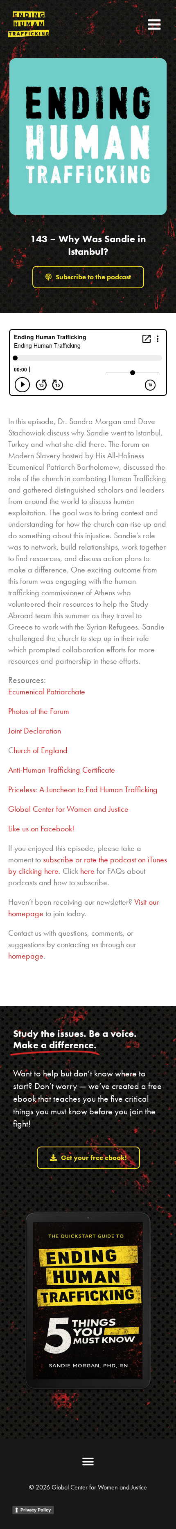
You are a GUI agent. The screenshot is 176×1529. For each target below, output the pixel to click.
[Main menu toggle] (154, 24)
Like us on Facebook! (41, 828)
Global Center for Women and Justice (68, 809)
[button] (88, 1462)
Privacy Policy (35, 1510)
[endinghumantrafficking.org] (28, 24)
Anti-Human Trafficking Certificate (61, 769)
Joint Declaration (34, 730)
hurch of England (41, 750)
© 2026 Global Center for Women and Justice (88, 1487)
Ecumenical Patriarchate (47, 691)
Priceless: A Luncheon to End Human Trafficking (83, 789)
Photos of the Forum (38, 711)
